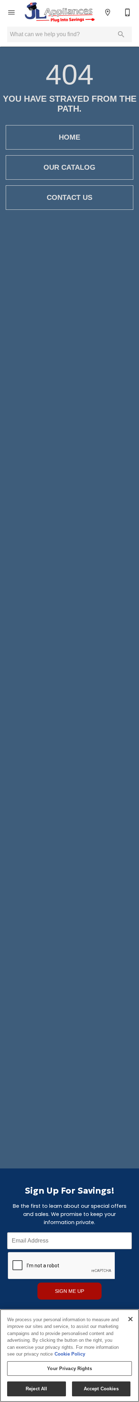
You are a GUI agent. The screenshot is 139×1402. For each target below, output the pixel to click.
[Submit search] (121, 34)
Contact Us (69, 197)
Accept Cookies (101, 1388)
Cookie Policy (70, 1354)
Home (69, 137)
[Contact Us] (127, 12)
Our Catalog (69, 167)
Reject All (36, 1388)
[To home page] (59, 12)
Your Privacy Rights (69, 1368)
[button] (11, 12)
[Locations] (107, 12)
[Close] (130, 1319)
